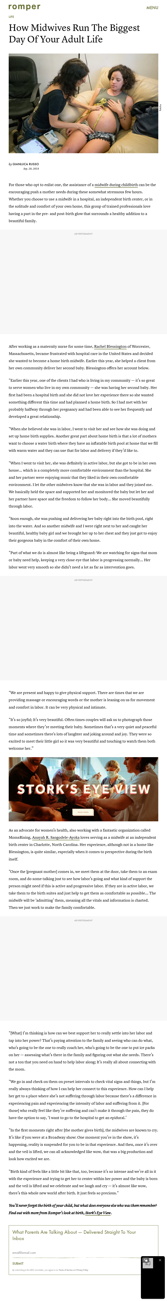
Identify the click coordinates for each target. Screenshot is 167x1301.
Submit (17, 1263)
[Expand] (145, 1260)
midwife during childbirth (116, 184)
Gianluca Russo (26, 164)
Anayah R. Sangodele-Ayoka (56, 837)
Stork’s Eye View (98, 1212)
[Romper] (24, 7)
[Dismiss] (160, 1260)
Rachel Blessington (110, 346)
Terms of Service (66, 1270)
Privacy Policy (82, 1270)
